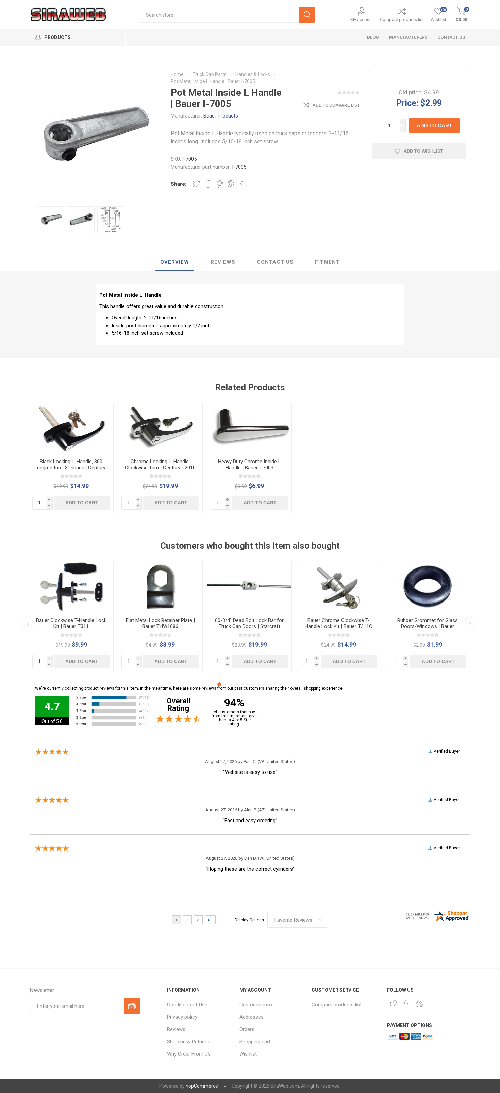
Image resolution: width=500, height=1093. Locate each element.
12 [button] (280, 684)
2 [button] (226, 684)
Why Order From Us (189, 1054)
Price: (407, 103)
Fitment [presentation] (327, 262)
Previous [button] (28, 623)
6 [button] (248, 684)
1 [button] (219, 684)
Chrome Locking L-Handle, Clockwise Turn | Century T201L (160, 464)
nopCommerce (202, 1086)
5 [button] (242, 684)
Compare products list (402, 19)
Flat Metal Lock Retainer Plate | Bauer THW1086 (160, 623)
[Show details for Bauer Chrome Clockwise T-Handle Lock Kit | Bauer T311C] (338, 586)
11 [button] (275, 684)
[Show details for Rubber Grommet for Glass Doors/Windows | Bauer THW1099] (427, 586)
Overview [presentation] (174, 262)
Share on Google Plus (231, 184)
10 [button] (269, 684)
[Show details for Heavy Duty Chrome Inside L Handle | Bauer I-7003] (249, 428)
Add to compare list (336, 105)
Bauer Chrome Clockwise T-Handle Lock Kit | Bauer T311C (338, 623)
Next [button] (470, 623)
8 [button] (258, 684)
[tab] (174, 262)
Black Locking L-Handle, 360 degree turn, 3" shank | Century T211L (71, 467)
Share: (178, 184)
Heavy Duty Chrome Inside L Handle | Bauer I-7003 (249, 464)
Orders (246, 1029)
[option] (51, 219)
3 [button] (231, 684)
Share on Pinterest (219, 184)
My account (361, 19)
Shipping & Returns (188, 1042)
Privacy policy (182, 1017)
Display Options (249, 920)
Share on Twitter (196, 184)
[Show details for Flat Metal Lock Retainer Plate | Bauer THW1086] (160, 586)
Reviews (176, 1029)
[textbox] (219, 15)
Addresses (251, 1017)
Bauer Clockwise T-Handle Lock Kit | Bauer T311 (71, 623)
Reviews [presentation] (223, 262)
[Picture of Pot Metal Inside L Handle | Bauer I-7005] (51, 219)
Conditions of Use (187, 1005)
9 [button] (264, 684)
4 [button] (237, 684)
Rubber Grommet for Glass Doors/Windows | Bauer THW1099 (427, 626)
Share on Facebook (208, 184)
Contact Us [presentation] (275, 262)
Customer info (255, 1005)
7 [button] (253, 684)
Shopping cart (254, 1042)
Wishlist (248, 1054)
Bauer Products (220, 116)
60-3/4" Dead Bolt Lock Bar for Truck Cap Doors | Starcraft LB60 (249, 626)
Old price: (411, 92)
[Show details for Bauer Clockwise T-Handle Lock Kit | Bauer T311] (71, 586)
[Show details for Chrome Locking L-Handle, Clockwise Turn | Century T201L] (160, 428)
